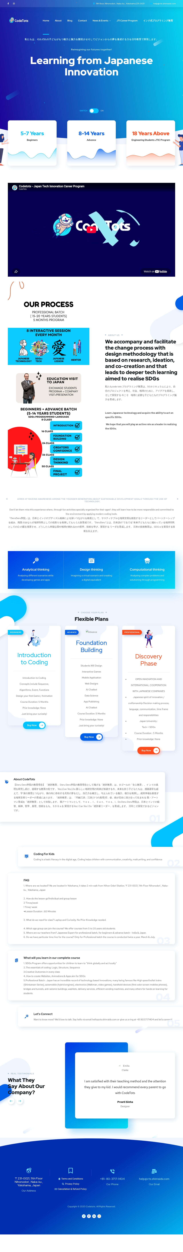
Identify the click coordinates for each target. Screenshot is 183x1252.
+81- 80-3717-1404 (112, 1238)
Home (46, 20)
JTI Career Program (127, 20)
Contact (82, 20)
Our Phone (112, 1243)
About (58, 20)
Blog (69, 20)
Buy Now (32, 725)
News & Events (100, 20)
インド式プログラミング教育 (158, 20)
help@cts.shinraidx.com (154, 1238)
